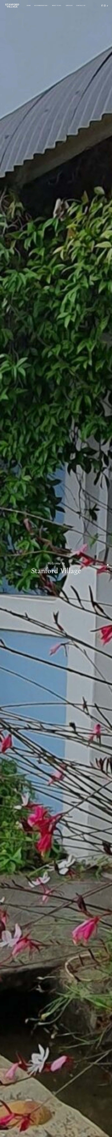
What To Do (56, 5)
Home (29, 5)
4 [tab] (107, 573)
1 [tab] (108, 565)
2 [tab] (107, 567)
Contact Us (80, 5)
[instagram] (105, 5)
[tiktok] (107, 5)
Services (69, 5)
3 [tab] (107, 570)
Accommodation (40, 5)
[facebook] (102, 5)
